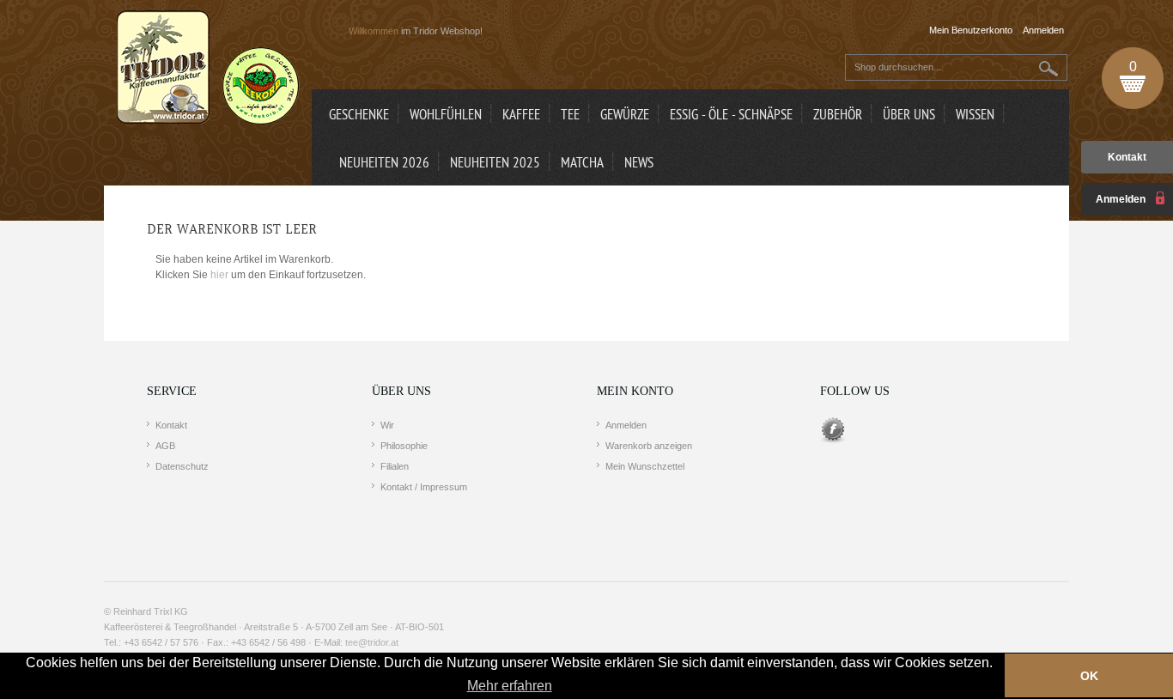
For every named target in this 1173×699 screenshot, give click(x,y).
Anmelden (626, 425)
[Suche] (1049, 68)
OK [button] (1089, 676)
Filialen (394, 466)
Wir (387, 425)
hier (219, 275)
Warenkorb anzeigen (648, 446)
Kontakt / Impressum (423, 487)
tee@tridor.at (371, 642)
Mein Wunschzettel (644, 466)
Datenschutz (182, 466)
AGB (165, 446)
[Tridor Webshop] (208, 68)
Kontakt (1127, 157)
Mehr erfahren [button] (509, 685)
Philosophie (404, 446)
